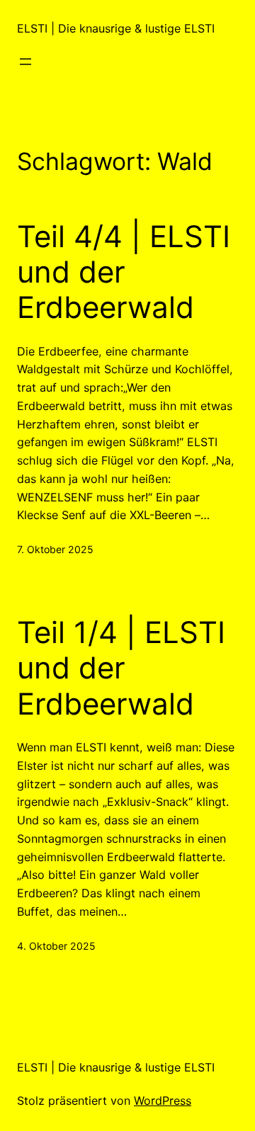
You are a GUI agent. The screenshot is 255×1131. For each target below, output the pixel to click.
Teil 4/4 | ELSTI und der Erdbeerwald (123, 272)
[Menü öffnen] (25, 61)
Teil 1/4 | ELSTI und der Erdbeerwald (121, 668)
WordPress (162, 1100)
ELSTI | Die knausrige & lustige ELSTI (116, 28)
